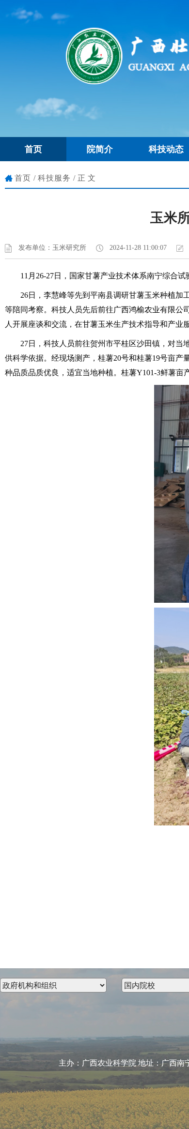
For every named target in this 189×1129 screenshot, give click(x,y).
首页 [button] (33, 149)
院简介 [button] (100, 149)
